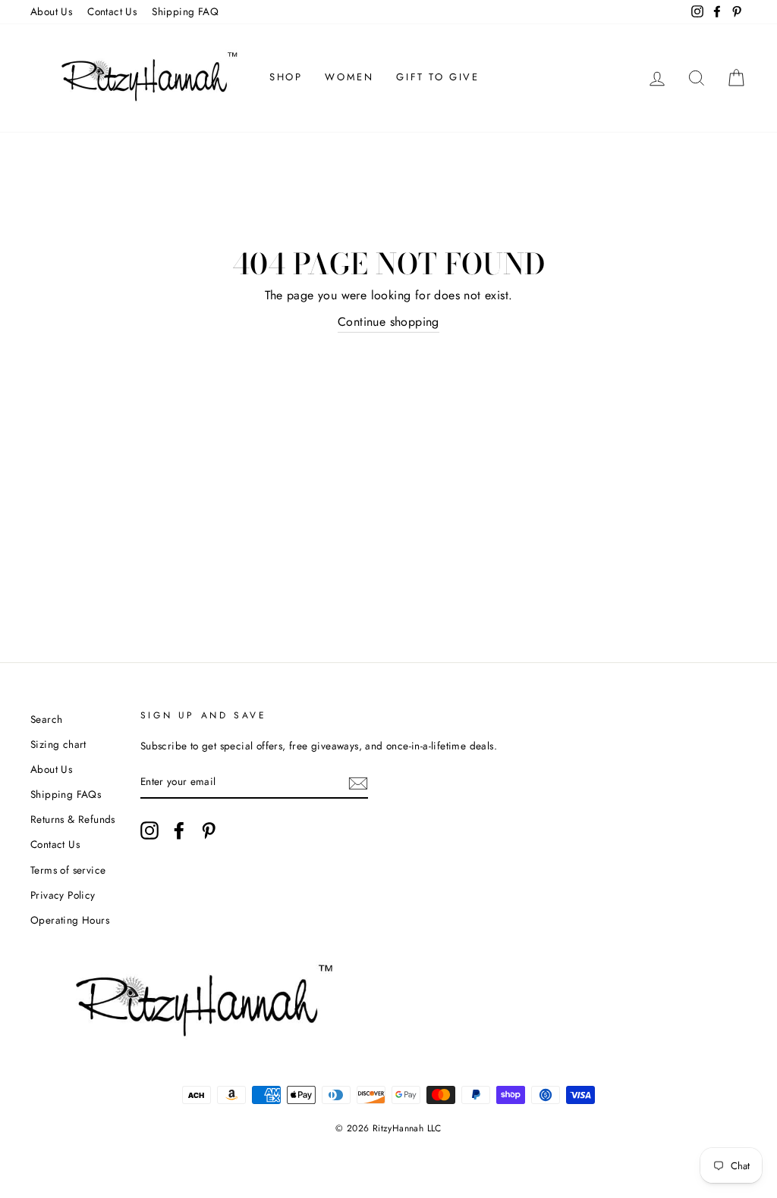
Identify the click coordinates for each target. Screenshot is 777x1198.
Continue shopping (388, 321)
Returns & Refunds (72, 819)
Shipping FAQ (185, 11)
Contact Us (112, 11)
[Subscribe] (358, 782)
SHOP (285, 77)
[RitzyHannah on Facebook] (179, 830)
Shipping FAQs (65, 794)
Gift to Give (437, 77)
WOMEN (349, 77)
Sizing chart (58, 744)
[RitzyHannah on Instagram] (149, 830)
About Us (51, 11)
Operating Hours (69, 919)
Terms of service (67, 869)
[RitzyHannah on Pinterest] (209, 830)
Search (46, 719)
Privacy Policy (63, 894)
